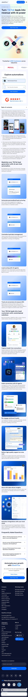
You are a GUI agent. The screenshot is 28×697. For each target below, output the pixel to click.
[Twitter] (15, 675)
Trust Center (4, 595)
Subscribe (14, 668)
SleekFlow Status (5, 600)
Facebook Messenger (6, 631)
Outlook (3, 626)
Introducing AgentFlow (6, 615)
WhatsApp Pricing (19, 593)
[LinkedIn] (11, 675)
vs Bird (16, 628)
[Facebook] (3, 675)
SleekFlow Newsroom (6, 593)
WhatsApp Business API (20, 589)
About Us (4, 589)
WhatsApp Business (19, 595)
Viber (3, 651)
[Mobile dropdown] (26, 2)
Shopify (3, 640)
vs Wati (16, 627)
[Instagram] (7, 675)
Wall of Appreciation (6, 605)
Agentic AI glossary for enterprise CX (10, 619)
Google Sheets (5, 646)
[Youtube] (20, 675)
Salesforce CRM (5, 644)
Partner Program (5, 596)
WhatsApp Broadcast (19, 591)
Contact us (4, 607)
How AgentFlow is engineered (8, 617)
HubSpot (3, 642)
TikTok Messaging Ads (6, 653)
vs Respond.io (18, 625)
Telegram (4, 649)
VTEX (3, 648)
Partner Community (6, 598)
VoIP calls (4, 628)
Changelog (4, 609)
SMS (3, 630)
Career (3, 591)
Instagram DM (4, 633)
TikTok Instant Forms (6, 655)
